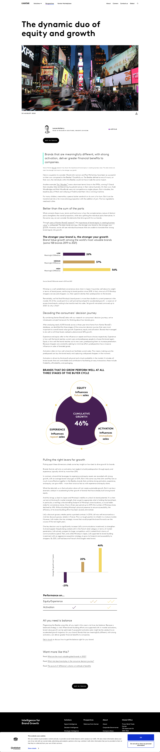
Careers (115, 3)
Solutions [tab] (37, 3)
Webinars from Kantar (91, 724)
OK (141, 737)
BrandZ (54, 167)
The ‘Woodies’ (62, 185)
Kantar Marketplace (64, 3)
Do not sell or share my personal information (140, 744)
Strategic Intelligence (71, 731)
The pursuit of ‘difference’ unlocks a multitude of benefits (69, 666)
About (108, 3)
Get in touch (47, 640)
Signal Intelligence (70, 724)
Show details (32, 748)
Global (132, 3)
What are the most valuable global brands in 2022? (67, 656)
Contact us (124, 3)
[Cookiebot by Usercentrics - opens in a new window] (16, 748)
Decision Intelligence (71, 727)
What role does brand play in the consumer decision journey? (71, 661)
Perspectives (49, 3)
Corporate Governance (110, 727)
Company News (108, 731)
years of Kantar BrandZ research (62, 223)
